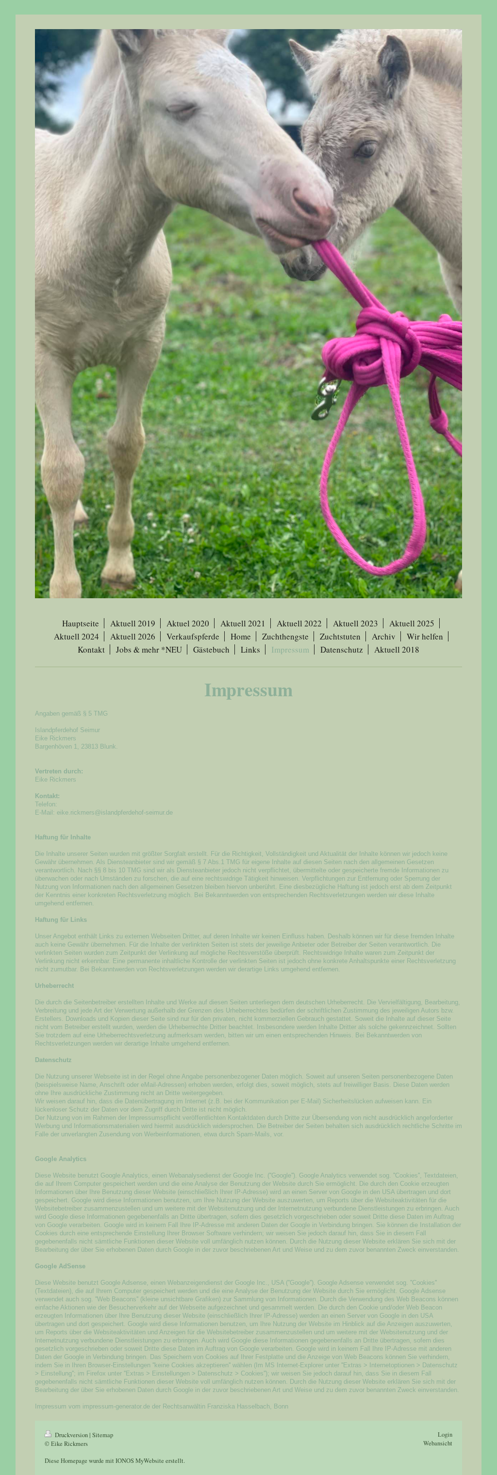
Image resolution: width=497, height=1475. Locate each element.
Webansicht (437, 1443)
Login (445, 1434)
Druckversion (71, 1435)
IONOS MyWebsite (140, 1461)
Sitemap (102, 1435)
